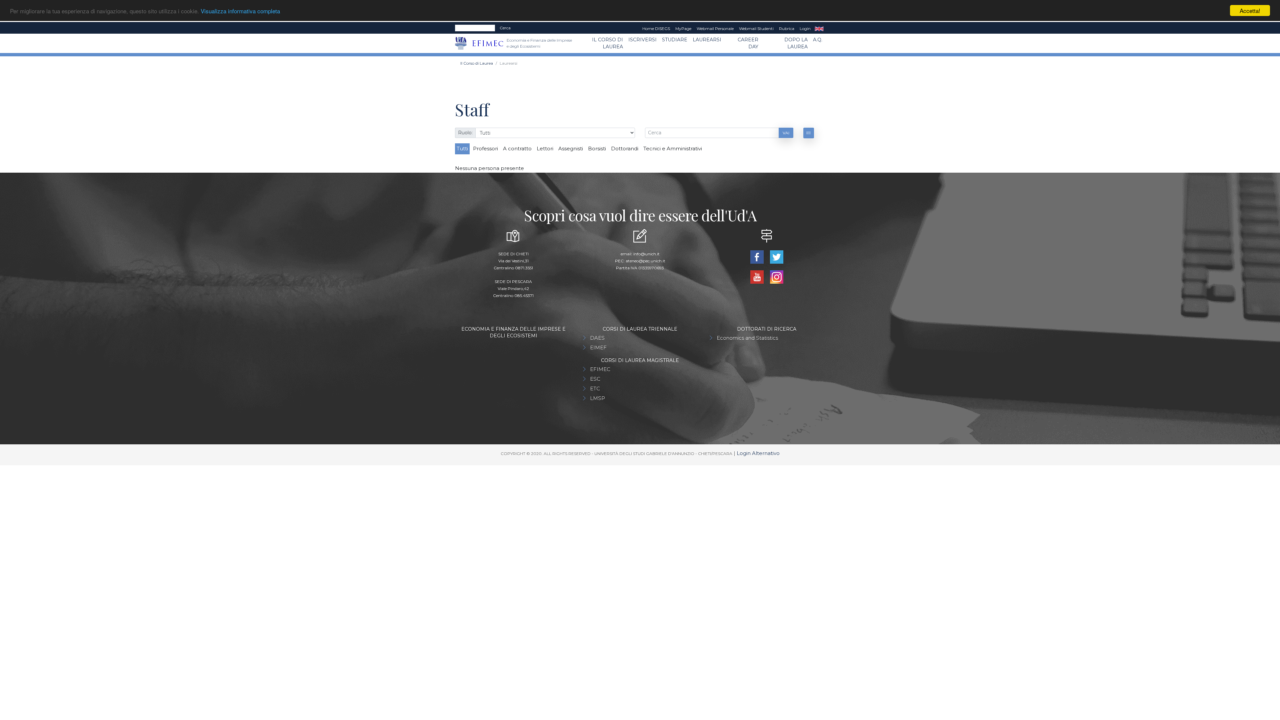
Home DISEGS (656, 28)
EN (819, 28)
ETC (595, 388)
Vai (786, 132)
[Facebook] (757, 256)
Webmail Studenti (756, 28)
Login (805, 28)
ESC (595, 379)
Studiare (674, 40)
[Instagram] (776, 276)
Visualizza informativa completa (240, 11)
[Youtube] (757, 276)
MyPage (683, 28)
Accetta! (1250, 10)
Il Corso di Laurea (607, 43)
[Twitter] (776, 256)
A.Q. (817, 40)
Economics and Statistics (747, 338)
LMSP (597, 398)
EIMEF (598, 347)
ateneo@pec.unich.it (645, 260)
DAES (597, 338)
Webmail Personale (715, 28)
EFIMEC (600, 369)
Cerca (505, 27)
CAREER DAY (748, 43)
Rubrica (786, 28)
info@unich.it (646, 253)
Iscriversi (642, 40)
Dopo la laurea (796, 43)
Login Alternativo (758, 453)
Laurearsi (707, 40)
